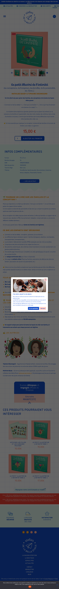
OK (30, 586)
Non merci (43, 308)
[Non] (57, 585)
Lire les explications (33, 308)
